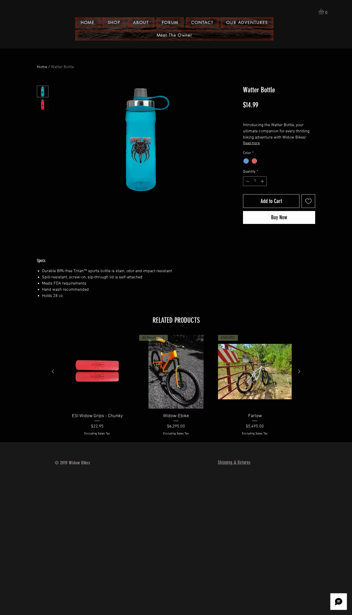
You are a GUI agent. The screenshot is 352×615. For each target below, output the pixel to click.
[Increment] (262, 181)
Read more (251, 143)
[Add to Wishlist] (308, 201)
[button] (324, 11)
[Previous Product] (53, 371)
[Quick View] (97, 372)
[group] (176, 385)
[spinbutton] (254, 181)
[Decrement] (247, 181)
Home (42, 67)
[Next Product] (299, 371)
